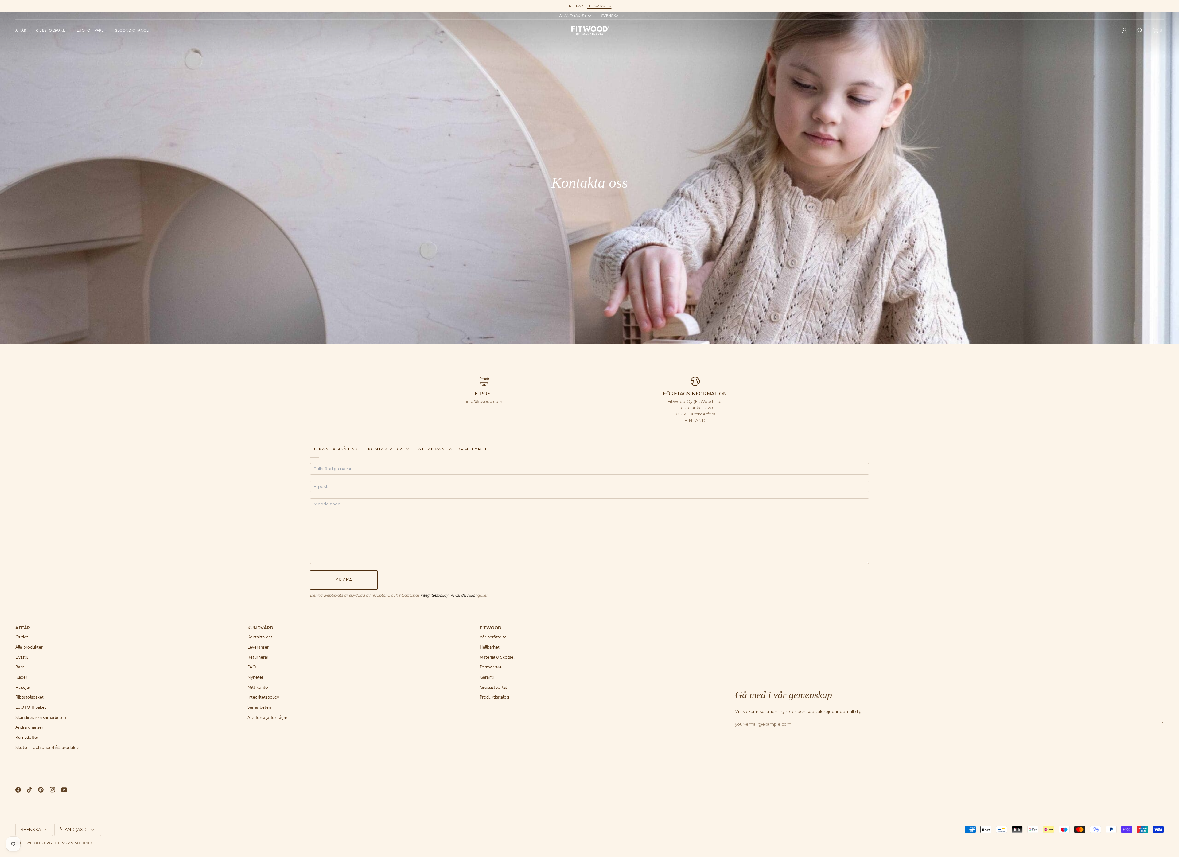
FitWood (30, 843)
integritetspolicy (435, 595)
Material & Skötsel (497, 657)
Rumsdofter (26, 737)
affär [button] (22, 627)
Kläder (21, 677)
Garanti (487, 677)
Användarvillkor (464, 595)
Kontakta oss (259, 637)
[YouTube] (64, 790)
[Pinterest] (41, 790)
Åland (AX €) (572, 16)
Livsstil (21, 657)
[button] (23, 30)
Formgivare (491, 667)
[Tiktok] (29, 790)
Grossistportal (493, 687)
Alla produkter (29, 647)
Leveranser (258, 647)
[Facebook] (18, 790)
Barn (19, 667)
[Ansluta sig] (1159, 723)
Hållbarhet (490, 647)
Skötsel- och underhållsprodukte (47, 747)
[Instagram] (52, 790)
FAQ (251, 667)
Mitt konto (257, 687)
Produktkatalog (494, 697)
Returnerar (257, 657)
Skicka (344, 579)
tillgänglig (599, 6)
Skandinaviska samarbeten (40, 717)
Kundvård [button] (260, 627)
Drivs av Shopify (73, 843)
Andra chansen (29, 727)
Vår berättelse (493, 637)
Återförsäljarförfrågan (267, 717)
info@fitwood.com (484, 401)
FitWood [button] (491, 627)
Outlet (21, 637)
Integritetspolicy (263, 697)
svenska (610, 16)
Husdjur (22, 687)
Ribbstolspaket (29, 697)
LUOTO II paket (30, 707)
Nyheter (255, 677)
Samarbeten (259, 707)
